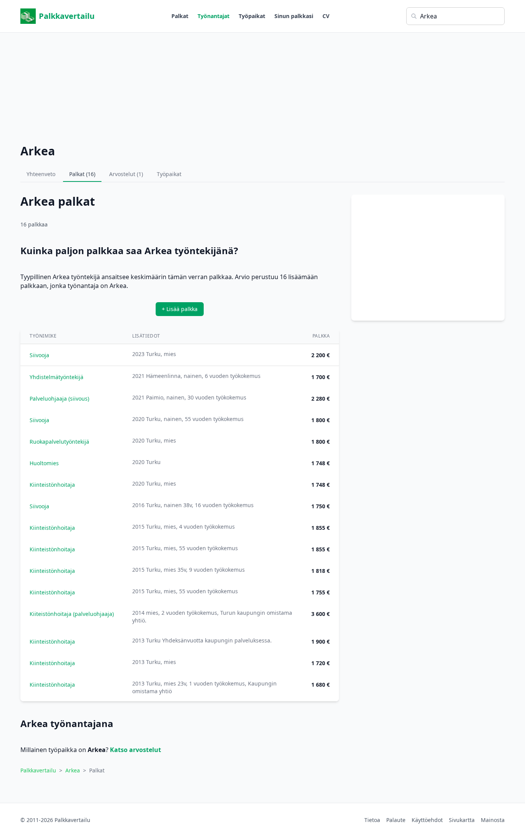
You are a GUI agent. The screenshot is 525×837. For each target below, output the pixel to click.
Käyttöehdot (427, 820)
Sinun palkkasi (293, 16)
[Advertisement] (262, 86)
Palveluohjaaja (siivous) (59, 398)
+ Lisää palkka (180, 309)
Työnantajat (213, 16)
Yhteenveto (41, 174)
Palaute (395, 820)
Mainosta (493, 820)
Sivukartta (462, 820)
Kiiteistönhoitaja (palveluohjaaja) (72, 613)
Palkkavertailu (67, 16)
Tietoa (372, 820)
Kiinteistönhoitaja (52, 484)
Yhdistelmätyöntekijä (56, 377)
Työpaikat (252, 16)
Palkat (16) (82, 174)
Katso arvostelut (135, 749)
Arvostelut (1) (126, 174)
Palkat (179, 16)
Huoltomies (44, 463)
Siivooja (39, 355)
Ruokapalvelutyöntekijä (59, 441)
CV (325, 16)
